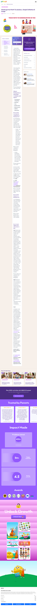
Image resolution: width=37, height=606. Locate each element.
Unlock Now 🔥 (18, 517)
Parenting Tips (26, 62)
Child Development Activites (28, 55)
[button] (35, 597)
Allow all (6, 604)
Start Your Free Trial (29, 48)
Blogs (5, 4)
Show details (3, 601)
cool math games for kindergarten (16, 331)
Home (2, 4)
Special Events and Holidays (28, 67)
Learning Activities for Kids (27, 60)
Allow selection (18, 604)
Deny (30, 604)
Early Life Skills (26, 57)
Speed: (14, 43)
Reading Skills (26, 64)
